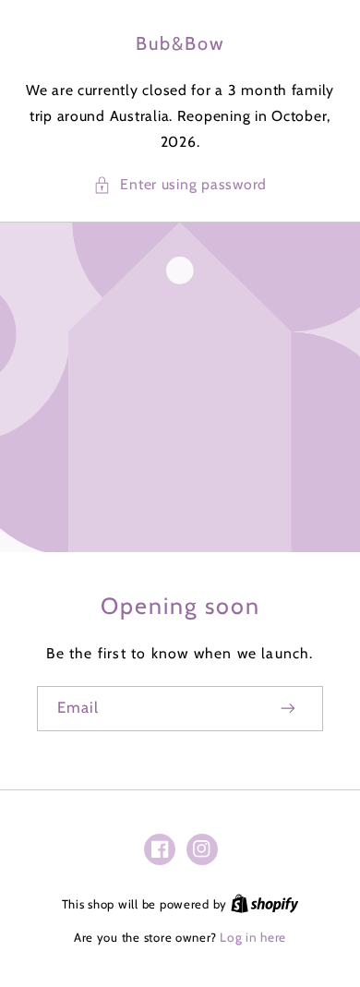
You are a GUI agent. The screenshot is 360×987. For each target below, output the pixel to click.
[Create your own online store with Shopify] (265, 904)
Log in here (253, 937)
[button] (180, 185)
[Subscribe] (289, 708)
